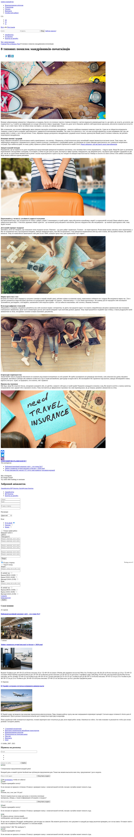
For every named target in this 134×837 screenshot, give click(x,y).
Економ (7, 525)
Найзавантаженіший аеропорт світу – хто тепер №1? (24, 466)
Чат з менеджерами (8, 42)
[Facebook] (67, 451)
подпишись (9, 780)
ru (5, 24)
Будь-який (8, 523)
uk (6, 20)
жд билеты (9, 36)
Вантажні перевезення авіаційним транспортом (22, 730)
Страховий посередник (13, 729)
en (6, 22)
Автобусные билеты (26, 488)
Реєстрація (11, 27)
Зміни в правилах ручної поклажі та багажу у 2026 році (25, 468)
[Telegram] (67, 455)
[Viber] (67, 458)
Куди (2, 581)
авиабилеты (9, 35)
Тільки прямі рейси (10, 531)
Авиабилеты (5, 488)
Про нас (8, 736)
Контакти (8, 11)
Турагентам (9, 7)
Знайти (4, 600)
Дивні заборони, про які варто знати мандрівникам (99, 144)
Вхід (2, 27)
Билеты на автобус (11, 496)
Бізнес (7, 527)
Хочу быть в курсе (44, 776)
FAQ (6, 740)
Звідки (3, 566)
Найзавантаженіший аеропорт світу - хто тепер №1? (20, 614)
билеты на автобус (11, 38)
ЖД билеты (14, 488)
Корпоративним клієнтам (14, 5)
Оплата (7, 9)
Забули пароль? (50, 31)
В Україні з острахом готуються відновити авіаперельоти (22, 686)
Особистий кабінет (12, 13)
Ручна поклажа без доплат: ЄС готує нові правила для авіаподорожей (30, 470)
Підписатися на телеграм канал (16, 734)
